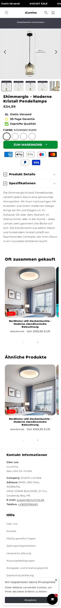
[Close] (56, 579)
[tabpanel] (30, 48)
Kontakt (11, 531)
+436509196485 (28, 504)
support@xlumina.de (30, 499)
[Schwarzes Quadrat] (23, 136)
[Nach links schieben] (23, 342)
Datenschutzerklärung (20, 575)
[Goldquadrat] (32, 136)
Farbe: (19, 130)
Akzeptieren (30, 600)
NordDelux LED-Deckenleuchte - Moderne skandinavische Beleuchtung (30, 324)
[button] (6, 12)
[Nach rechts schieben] (37, 342)
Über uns (12, 523)
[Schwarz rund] (6, 136)
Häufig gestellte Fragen (21, 538)
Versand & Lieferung (19, 553)
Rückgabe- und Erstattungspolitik (27, 568)
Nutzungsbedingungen (21, 560)
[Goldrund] (15, 136)
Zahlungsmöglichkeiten (21, 545)
